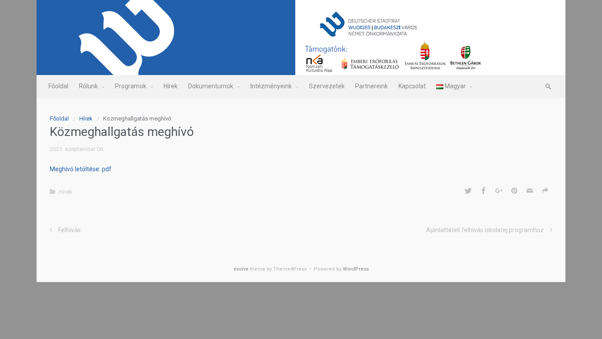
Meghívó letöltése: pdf (80, 169)
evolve (241, 269)
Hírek (86, 118)
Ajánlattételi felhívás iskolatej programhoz (485, 230)
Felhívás (69, 230)
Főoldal (59, 118)
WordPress (356, 269)
